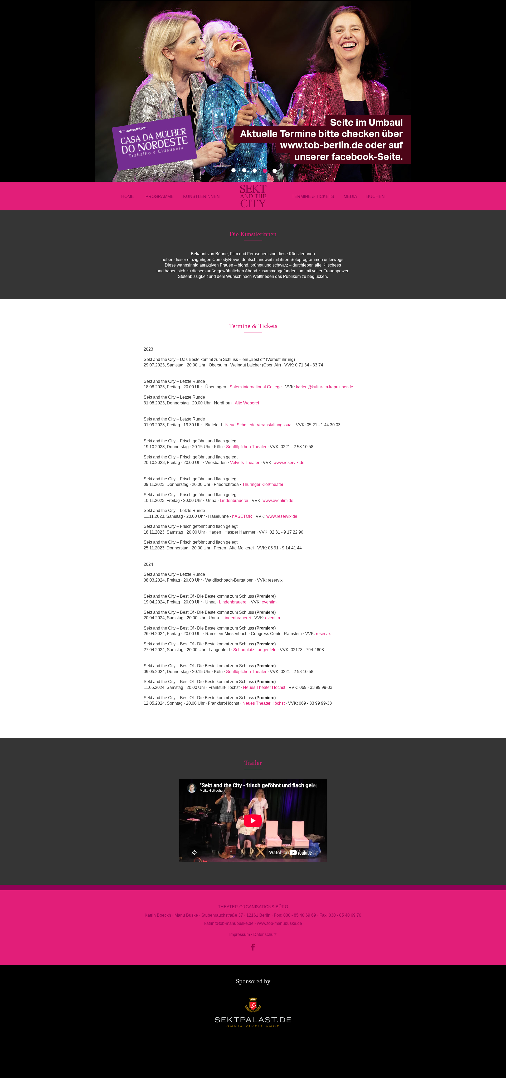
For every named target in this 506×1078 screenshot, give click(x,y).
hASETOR (242, 516)
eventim (269, 602)
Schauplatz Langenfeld (254, 649)
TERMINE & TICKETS (313, 196)
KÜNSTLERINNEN (201, 196)
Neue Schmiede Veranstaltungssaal (259, 425)
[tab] (244, 170)
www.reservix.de (289, 462)
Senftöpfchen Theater (246, 446)
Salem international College (263, 387)
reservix (323, 633)
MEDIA (355, 196)
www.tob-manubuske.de (279, 923)
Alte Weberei (247, 403)
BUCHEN (375, 196)
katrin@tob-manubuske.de (229, 923)
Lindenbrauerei (234, 500)
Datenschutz (265, 934)
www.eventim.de (277, 500)
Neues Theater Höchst (264, 687)
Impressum (239, 934)
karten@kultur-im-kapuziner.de (324, 387)
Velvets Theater (244, 462)
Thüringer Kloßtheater (262, 484)
